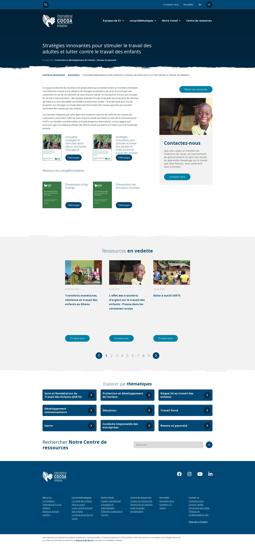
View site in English (198, 521)
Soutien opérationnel (111, 501)
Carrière (46, 514)
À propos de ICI (112, 20)
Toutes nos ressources (141, 501)
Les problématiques (141, 20)
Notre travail (170, 20)
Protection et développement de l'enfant (75, 60)
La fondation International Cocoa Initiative (51, 504)
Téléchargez (73, 157)
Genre (48, 425)
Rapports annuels (50, 511)
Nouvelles (188, 4)
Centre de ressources (199, 20)
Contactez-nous (171, 4)
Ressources (74, 75)
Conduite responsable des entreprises (120, 425)
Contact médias (196, 504)
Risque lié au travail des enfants (176, 395)
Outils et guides (137, 508)
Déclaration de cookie (199, 508)
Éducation (109, 410)
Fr (209, 4)
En (200, 4)
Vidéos (162, 508)
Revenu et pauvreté (106, 60)
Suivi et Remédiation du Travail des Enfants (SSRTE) (63, 395)
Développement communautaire (55, 410)
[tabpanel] (83, 301)
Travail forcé (169, 410)
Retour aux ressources (196, 89)
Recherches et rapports (141, 504)
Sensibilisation (136, 511)
